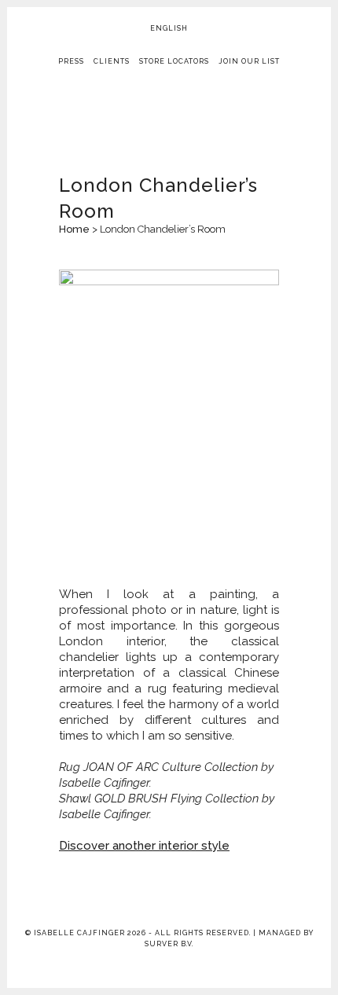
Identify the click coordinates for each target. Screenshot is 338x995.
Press (71, 61)
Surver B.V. (169, 944)
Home (74, 229)
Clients (112, 61)
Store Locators (174, 61)
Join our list (249, 61)
